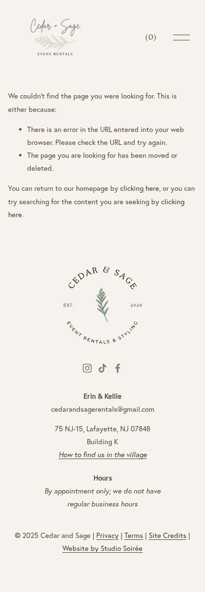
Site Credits (167, 535)
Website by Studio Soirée (102, 548)
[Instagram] (87, 368)
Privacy (107, 535)
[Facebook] (118, 368)
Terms (133, 535)
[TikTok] (102, 368)
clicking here (139, 188)
